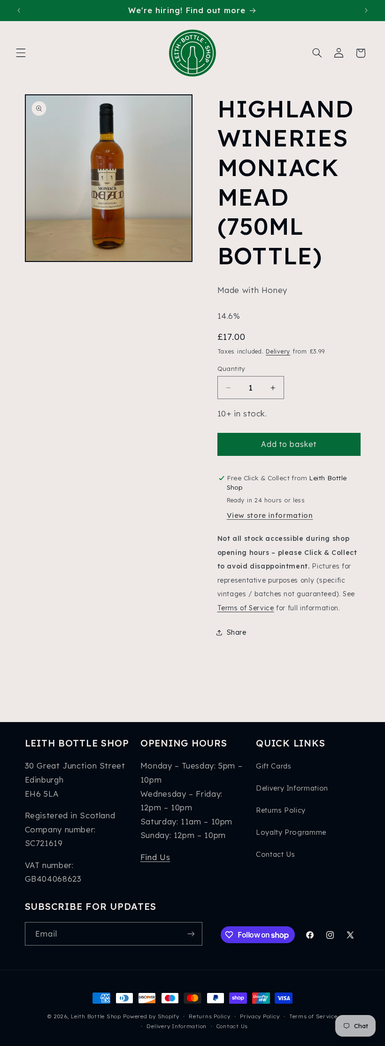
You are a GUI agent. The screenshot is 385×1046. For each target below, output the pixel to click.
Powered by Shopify (151, 1016)
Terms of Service (245, 608)
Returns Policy (281, 810)
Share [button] (236, 632)
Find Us (155, 857)
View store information (270, 515)
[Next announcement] (366, 10)
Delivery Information (292, 788)
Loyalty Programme (291, 832)
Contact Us (275, 854)
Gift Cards (273, 765)
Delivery (278, 351)
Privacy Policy (259, 1016)
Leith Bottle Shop (96, 1016)
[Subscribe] (190, 933)
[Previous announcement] (18, 10)
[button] (20, 53)
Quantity (231, 368)
